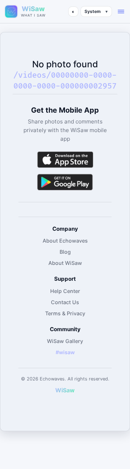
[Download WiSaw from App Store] (65, 159)
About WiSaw (65, 263)
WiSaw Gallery (65, 341)
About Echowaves (65, 241)
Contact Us (65, 302)
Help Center (65, 291)
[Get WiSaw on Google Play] (65, 181)
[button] (121, 11)
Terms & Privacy (65, 313)
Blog (65, 252)
